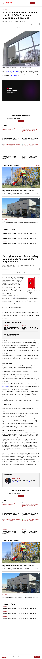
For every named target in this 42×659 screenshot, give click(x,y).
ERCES (14, 297)
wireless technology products (12, 71)
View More (38, 165)
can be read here (14, 75)
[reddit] (22, 27)
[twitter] (21, 27)
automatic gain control (25, 385)
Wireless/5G (4, 9)
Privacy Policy (4, 657)
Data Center (4, 219)
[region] (21, 656)
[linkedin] (19, 27)
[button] (3, 3)
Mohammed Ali (5, 269)
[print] (39, 27)
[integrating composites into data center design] (21, 208)
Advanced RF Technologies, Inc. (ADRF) (21, 481)
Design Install (5, 189)
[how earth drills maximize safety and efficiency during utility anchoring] (21, 177)
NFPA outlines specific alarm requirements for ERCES (16, 407)
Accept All (37, 656)
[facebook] (17, 27)
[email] (24, 27)
